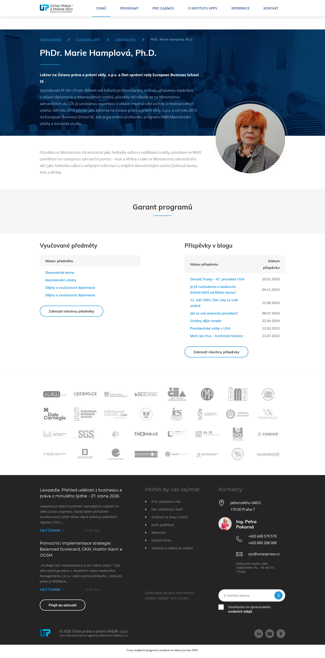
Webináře (158, 532)
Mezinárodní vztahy (60, 280)
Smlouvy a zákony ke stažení (172, 548)
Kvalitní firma (161, 540)
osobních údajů (240, 611)
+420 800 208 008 (262, 542)
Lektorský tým (125, 39)
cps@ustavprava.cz (264, 553)
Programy (129, 8)
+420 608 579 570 (262, 536)
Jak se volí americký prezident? (214, 313)
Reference (240, 8)
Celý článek (50, 530)
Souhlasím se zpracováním (249, 609)
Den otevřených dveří (167, 509)
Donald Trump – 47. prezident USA (217, 279)
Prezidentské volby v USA (210, 328)
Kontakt (271, 8)
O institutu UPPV (202, 8)
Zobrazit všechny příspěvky (216, 352)
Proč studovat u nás (166, 501)
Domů (101, 8)
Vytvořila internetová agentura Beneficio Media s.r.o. (93, 635)
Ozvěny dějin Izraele (206, 321)
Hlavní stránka (50, 39)
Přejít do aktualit (62, 605)
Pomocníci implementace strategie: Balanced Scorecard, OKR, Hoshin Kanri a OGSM (81, 549)
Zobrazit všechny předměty (71, 311)
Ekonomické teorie (59, 272)
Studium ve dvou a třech (169, 517)
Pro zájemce (163, 8)
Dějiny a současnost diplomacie (70, 287)
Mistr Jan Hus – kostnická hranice (216, 336)
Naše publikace (162, 525)
